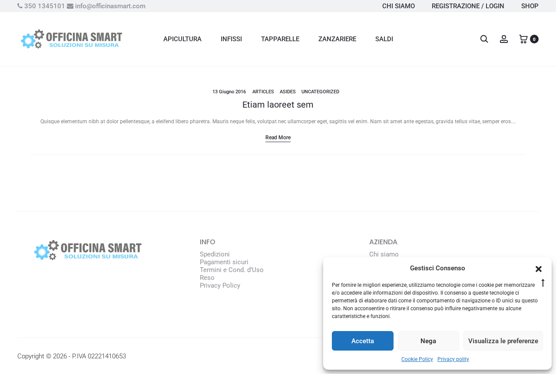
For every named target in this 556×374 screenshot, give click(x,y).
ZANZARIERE (337, 39)
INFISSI (231, 39)
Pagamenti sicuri (224, 262)
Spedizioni (215, 254)
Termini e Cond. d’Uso (232, 270)
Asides (288, 92)
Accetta (362, 341)
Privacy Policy (220, 285)
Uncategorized (320, 92)
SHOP (530, 6)
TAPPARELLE (280, 39)
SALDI (384, 39)
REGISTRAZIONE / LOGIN (468, 6)
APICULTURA (182, 39)
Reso (207, 278)
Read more (278, 138)
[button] (538, 268)
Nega (428, 341)
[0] (523, 39)
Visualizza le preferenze (503, 341)
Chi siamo (384, 254)
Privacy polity (453, 359)
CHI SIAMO (398, 6)
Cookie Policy (417, 359)
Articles (263, 92)
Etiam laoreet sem (278, 104)
